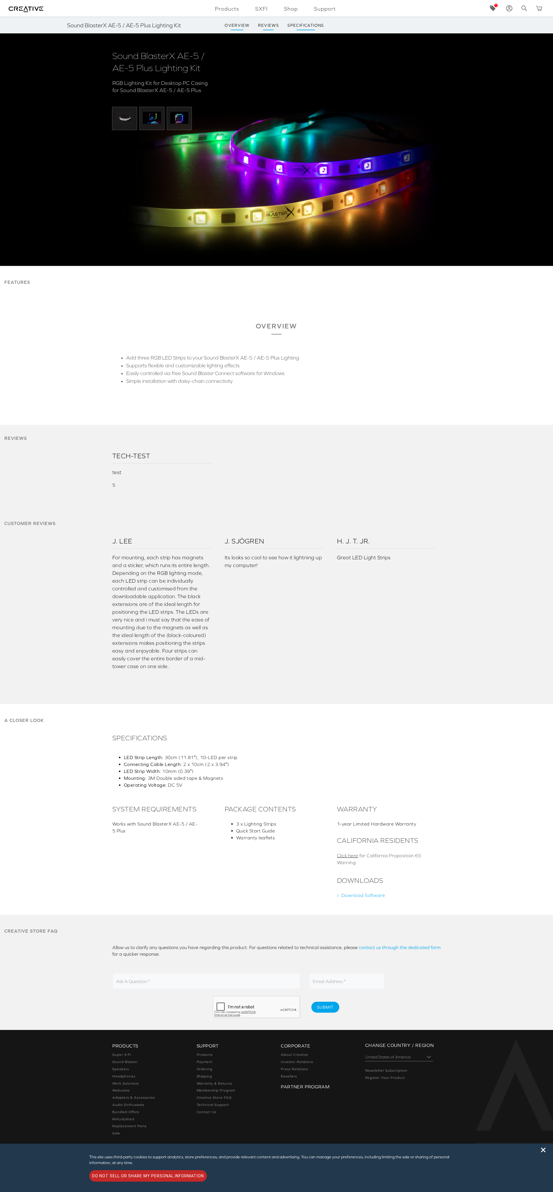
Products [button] (227, 8)
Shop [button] (291, 8)
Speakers (120, 1069)
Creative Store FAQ (214, 1098)
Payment (205, 1062)
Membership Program (216, 1090)
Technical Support (213, 1105)
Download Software (363, 895)
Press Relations (294, 1069)
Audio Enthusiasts (128, 1105)
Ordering (205, 1069)
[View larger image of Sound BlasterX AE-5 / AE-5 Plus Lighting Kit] (124, 118)
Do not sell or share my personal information (148, 1176)
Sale (116, 1133)
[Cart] (539, 8)
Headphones (123, 1076)
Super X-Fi (121, 1055)
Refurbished (123, 1119)
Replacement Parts (129, 1126)
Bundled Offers (125, 1112)
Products (205, 1055)
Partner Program (305, 1086)
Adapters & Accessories (133, 1098)
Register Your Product (385, 1078)
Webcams (121, 1090)
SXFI (261, 8)
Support (325, 8)
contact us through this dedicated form (400, 947)
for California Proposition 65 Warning (379, 859)
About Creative (294, 1055)
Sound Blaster (124, 1062)
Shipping (204, 1076)
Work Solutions (125, 1083)
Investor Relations (297, 1062)
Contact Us (207, 1112)
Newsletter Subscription (386, 1071)
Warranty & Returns (214, 1083)
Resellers (289, 1076)
